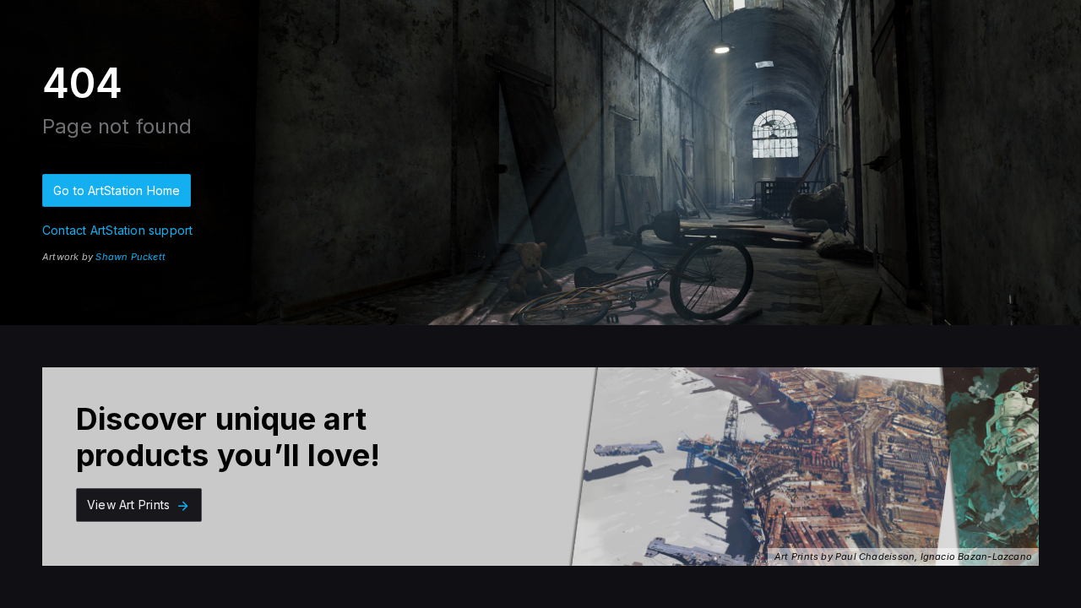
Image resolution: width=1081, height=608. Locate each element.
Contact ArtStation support (117, 230)
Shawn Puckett (130, 257)
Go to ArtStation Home (116, 190)
